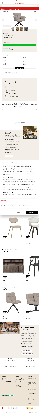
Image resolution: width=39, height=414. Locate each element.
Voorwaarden (14, 412)
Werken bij (30, 398)
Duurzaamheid (31, 399)
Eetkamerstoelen (5, 11)
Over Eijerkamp (32, 393)
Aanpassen (19, 212)
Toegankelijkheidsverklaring (33, 390)
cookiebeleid (34, 208)
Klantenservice (32, 376)
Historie (29, 397)
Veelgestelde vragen (32, 389)
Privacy (3, 412)
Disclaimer (8, 412)
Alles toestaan (31, 212)
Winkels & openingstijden (19, 123)
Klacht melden (31, 384)
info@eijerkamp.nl (7, 381)
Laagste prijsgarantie (32, 383)
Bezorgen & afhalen (32, 378)
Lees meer (8, 174)
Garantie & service (31, 382)
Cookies (29, 403)
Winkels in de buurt (32, 402)
